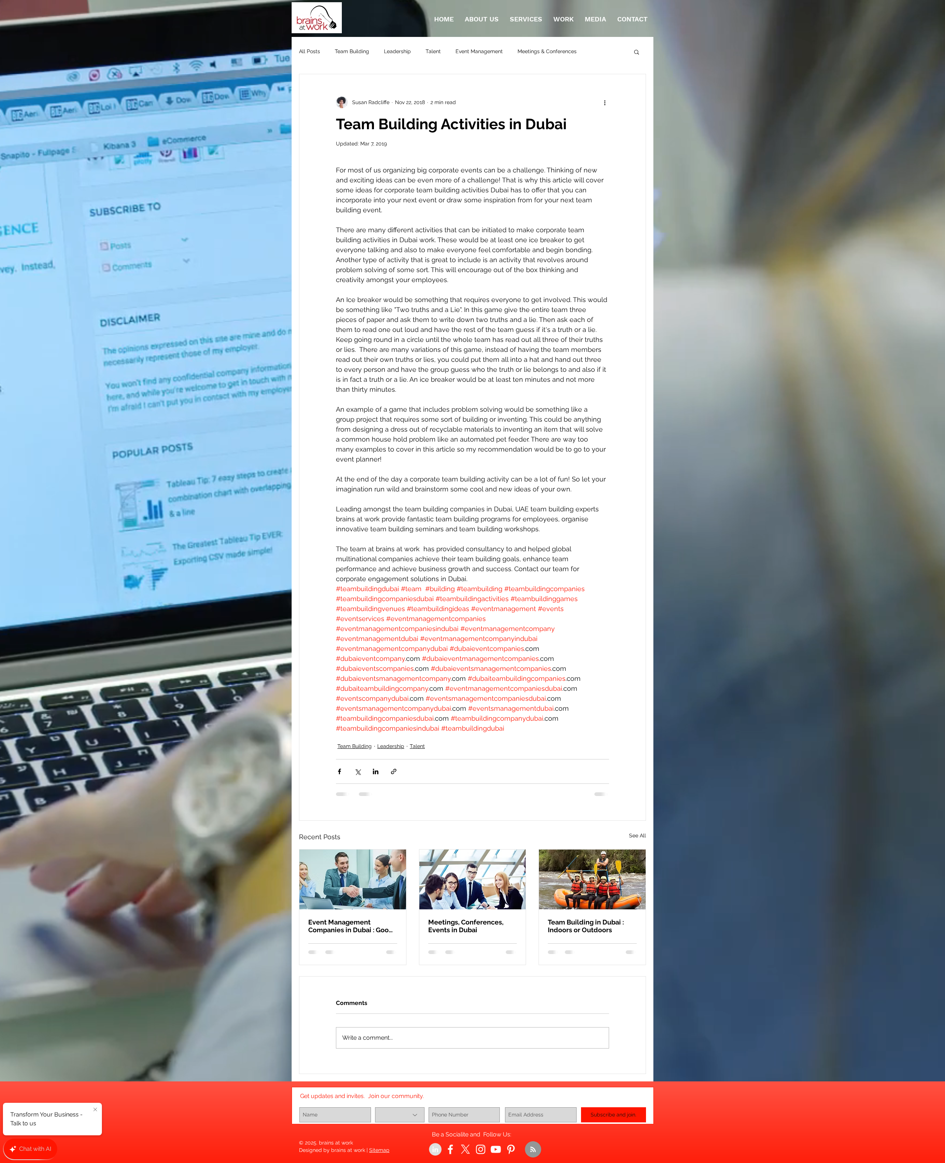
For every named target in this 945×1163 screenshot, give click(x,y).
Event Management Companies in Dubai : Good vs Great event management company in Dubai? (350, 926)
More (597, 51)
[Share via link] (393, 771)
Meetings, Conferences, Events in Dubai (466, 926)
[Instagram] (480, 1155)
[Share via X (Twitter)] (357, 771)
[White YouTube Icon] (495, 1155)
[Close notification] (95, 1110)
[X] (465, 1155)
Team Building (352, 51)
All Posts (309, 51)
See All (637, 835)
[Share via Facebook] (339, 771)
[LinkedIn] (435, 1155)
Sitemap (379, 1156)
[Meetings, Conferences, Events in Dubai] (472, 879)
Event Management (479, 51)
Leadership (397, 51)
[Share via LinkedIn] (375, 771)
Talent (433, 51)
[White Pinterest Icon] (511, 1155)
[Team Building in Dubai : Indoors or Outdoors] (592, 879)
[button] (636, 52)
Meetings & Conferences (547, 51)
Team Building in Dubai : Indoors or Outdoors (586, 926)
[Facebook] (450, 1155)
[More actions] (604, 102)
